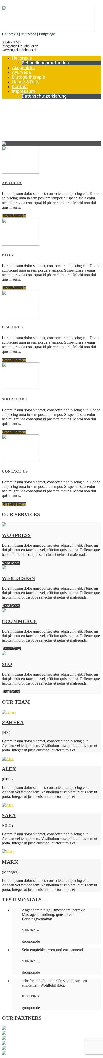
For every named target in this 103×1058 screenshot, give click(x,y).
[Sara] (8, 805)
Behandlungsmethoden (45, 62)
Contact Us (15, 471)
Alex (9, 769)
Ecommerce (19, 621)
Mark (10, 862)
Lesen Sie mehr (14, 216)
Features (12, 327)
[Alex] (8, 759)
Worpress (16, 535)
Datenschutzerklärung (44, 96)
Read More (11, 563)
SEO (7, 664)
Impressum (23, 91)
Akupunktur (23, 67)
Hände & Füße (26, 81)
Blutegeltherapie (28, 77)
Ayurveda (21, 72)
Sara (9, 815)
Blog (8, 255)
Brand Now (11, 649)
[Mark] (8, 851)
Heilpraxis (22, 58)
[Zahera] (9, 712)
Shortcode (14, 399)
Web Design (18, 578)
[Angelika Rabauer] (49, 29)
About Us (12, 183)
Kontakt (20, 86)
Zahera (13, 722)
